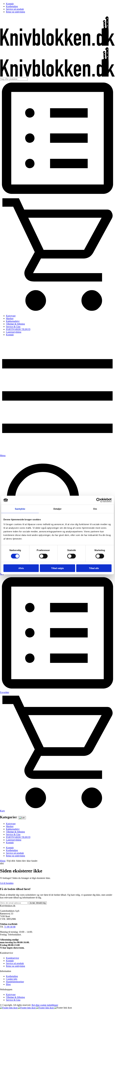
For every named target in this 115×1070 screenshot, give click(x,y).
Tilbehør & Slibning (15, 324)
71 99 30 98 (9, 926)
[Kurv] (57, 310)
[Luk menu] (22, 817)
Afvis (21, 568)
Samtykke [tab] (20, 509)
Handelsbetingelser (15, 981)
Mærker (9, 318)
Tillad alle (94, 568)
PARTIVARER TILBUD (18, 329)
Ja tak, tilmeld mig (37, 903)
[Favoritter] (57, 195)
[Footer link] (9, 1007)
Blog (8, 984)
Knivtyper (11, 315)
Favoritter (4, 692)
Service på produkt (15, 9)
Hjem (2, 861)
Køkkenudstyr (12, 321)
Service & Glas (13, 326)
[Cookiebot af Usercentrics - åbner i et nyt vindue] (98, 500)
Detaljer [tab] (57, 509)
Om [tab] (95, 509)
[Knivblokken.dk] (57, 45)
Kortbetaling (12, 6)
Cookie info (11, 979)
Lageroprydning (13, 332)
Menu (3, 455)
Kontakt (10, 3)
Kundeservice (12, 958)
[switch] (43, 556)
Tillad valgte (57, 568)
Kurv (2, 810)
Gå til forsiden (6, 883)
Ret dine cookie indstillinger (45, 1005)
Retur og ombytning (15, 11)
